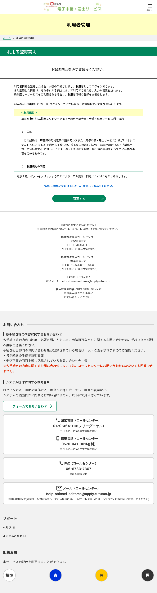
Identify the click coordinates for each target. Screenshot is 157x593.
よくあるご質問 (12, 536)
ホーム (7, 38)
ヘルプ (7, 527)
